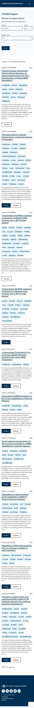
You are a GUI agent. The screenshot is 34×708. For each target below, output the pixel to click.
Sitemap (4, 700)
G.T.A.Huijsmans (16, 364)
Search (4, 25)
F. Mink (15, 629)
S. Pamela (28, 559)
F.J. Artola (14, 148)
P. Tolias (4, 184)
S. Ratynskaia (6, 144)
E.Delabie (13, 239)
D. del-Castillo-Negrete (9, 156)
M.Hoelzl (14, 93)
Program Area (5, 35)
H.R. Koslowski (20, 168)
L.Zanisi (11, 89)
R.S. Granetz (6, 164)
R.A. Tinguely (21, 180)
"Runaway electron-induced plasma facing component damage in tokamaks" (17, 137)
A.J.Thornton (23, 451)
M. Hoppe (23, 164)
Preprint (6, 205)
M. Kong (4, 301)
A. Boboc (18, 305)
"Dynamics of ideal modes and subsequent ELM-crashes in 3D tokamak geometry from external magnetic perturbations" (16, 600)
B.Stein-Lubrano (24, 251)
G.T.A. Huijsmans (7, 508)
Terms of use (5, 697)
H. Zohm (20, 633)
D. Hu (4, 231)
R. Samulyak (18, 231)
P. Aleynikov (5, 148)
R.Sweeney (12, 255)
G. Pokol (12, 176)
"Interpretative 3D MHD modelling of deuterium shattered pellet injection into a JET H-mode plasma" (17, 219)
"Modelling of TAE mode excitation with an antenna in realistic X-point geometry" (17, 548)
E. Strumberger (14, 613)
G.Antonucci (21, 97)
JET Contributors (7, 459)
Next (10, 667)
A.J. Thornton (14, 512)
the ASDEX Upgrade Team (10, 636)
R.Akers (4, 89)
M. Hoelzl (15, 144)
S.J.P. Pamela (14, 504)
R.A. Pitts (5, 176)
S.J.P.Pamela (6, 85)
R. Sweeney (21, 313)
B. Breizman (13, 152)
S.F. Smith (5, 504)
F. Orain (4, 633)
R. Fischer (5, 621)
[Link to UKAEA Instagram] (19, 691)
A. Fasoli (4, 563)
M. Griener (24, 609)
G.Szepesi (20, 255)
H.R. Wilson (23, 512)
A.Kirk (4, 455)
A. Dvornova (6, 555)
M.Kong (4, 227)
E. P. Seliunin (13, 633)
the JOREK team (15, 317)
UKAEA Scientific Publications (12, 3)
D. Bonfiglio (27, 227)
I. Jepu (12, 168)
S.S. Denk (21, 617)
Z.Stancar (15, 251)
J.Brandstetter (23, 85)
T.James (13, 97)
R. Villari (20, 184)
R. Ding (13, 160)
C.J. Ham (25, 621)
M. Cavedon (12, 617)
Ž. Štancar (13, 313)
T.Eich (24, 455)
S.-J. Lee (10, 231)
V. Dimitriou (5, 160)
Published (6, 124)
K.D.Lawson (11, 247)
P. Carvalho (26, 305)
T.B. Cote (16, 609)
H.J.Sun (4, 255)
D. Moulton (23, 508)
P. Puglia (12, 559)
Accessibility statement (7, 698)
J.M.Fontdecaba (23, 239)
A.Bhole (25, 406)
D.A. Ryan (5, 613)
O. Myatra (5, 512)
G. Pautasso (17, 172)
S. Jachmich (14, 309)
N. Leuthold (22, 629)
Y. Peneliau (26, 172)
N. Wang (4, 617)
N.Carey (14, 85)
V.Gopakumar (6, 93)
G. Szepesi (5, 317)
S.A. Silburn (5, 180)
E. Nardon (23, 144)
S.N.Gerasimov (6, 243)
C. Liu (28, 168)
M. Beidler (5, 152)
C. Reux (19, 176)
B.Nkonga (5, 410)
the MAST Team (18, 459)
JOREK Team (6, 101)
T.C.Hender (16, 243)
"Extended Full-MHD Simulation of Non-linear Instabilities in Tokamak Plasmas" (17, 398)
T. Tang (13, 180)
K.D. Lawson (24, 309)
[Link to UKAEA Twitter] (3, 691)
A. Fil (21, 504)
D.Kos (4, 247)
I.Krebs (19, 410)
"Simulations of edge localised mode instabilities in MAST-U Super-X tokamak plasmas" (15, 497)
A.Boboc (20, 235)
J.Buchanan (18, 89)
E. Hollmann (15, 164)
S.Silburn (5, 235)
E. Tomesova (12, 184)
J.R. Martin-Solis (7, 172)
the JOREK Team (7, 463)
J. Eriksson (20, 160)
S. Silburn (5, 313)
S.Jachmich (25, 243)
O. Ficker (28, 160)
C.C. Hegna (5, 625)
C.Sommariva (6, 251)
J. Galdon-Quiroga (15, 621)
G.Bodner (27, 235)
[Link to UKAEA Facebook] (7, 691)
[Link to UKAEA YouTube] (15, 691)
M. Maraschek (6, 629)
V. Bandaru (22, 148)
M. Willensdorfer (7, 609)
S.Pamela (19, 247)
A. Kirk (16, 508)
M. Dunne (29, 617)
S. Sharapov (27, 555)
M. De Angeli (21, 156)
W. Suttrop (24, 613)
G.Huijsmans (23, 93)
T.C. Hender (5, 309)
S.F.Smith (10, 455)
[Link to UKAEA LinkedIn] (11, 691)
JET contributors (7, 321)
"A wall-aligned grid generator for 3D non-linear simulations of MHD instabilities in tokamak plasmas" (17, 444)
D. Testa (11, 563)
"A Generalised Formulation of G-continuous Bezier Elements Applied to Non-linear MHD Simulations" (16, 356)
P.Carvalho (5, 239)
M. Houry (5, 168)
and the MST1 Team (25, 636)
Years (25, 25)
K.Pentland (5, 97)
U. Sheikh (26, 176)
